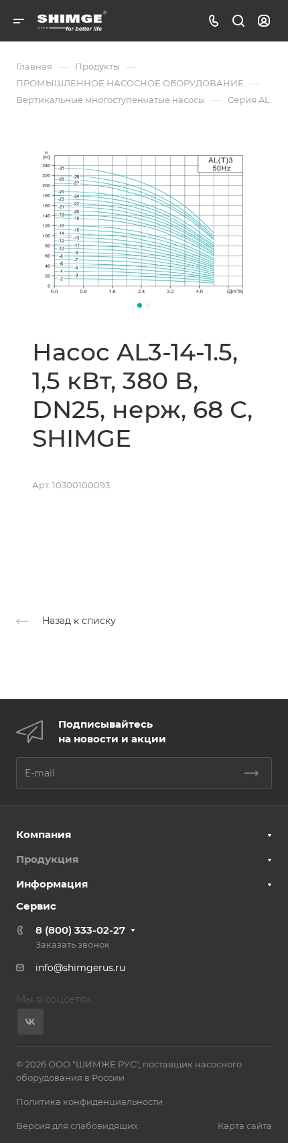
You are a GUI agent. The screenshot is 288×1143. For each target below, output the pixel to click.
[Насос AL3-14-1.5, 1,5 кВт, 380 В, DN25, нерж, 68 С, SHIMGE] (144, 222)
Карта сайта (245, 1125)
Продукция (47, 859)
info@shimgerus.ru (80, 968)
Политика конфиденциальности (89, 1101)
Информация (52, 883)
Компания (43, 834)
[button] (139, 305)
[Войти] (264, 21)
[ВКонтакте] (30, 1022)
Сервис (36, 906)
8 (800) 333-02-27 (80, 930)
